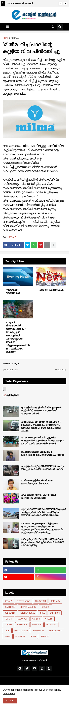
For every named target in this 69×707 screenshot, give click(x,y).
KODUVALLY (10, 612)
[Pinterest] (40, 245)
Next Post (60, 369)
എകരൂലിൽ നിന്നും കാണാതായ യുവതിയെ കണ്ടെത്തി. (38, 496)
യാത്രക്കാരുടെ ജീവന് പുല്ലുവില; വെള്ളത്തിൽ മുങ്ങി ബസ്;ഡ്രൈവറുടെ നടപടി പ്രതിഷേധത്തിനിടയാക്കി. (42, 440)
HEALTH (8, 618)
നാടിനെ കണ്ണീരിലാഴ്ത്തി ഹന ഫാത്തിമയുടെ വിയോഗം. (37, 482)
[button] (60, 4)
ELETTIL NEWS (23, 601)
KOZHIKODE (10, 607)
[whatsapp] (50, 570)
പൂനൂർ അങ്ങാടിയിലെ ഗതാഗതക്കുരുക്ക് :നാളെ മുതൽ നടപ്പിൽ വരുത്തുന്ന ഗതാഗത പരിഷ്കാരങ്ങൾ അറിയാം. (43, 512)
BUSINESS (20, 636)
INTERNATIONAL (27, 612)
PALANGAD (51, 624)
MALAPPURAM (21, 630)
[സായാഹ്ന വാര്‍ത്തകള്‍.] (18, 276)
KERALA (15, 38)
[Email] (47, 245)
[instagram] (50, 577)
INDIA (42, 612)
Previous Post (11, 369)
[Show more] (53, 245)
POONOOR (45, 607)
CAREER (36, 618)
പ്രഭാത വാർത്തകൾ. (51, 289)
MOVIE (8, 636)
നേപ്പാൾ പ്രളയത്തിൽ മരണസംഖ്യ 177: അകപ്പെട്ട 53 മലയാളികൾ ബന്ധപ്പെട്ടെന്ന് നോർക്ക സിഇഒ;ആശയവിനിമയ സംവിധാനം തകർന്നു (18, 337)
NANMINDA (22, 624)
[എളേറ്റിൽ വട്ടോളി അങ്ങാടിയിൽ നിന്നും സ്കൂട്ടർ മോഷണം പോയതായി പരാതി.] (11, 470)
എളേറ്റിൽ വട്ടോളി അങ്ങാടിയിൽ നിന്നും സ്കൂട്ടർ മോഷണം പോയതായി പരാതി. (42, 468)
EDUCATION (40, 601)
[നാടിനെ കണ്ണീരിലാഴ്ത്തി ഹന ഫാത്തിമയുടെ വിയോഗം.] (11, 484)
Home (6, 38)
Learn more (9, 693)
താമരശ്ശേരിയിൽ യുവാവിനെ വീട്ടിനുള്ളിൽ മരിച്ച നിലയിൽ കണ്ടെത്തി (42, 453)
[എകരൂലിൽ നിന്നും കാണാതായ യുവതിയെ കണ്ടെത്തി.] (11, 498)
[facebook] (18, 570)
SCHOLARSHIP (55, 630)
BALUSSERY (38, 630)
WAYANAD (37, 624)
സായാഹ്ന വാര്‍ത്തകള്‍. (20, 3)
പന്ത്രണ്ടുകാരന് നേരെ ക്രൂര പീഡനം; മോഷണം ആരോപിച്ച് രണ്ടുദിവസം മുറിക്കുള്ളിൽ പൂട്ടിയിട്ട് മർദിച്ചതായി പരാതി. (41, 426)
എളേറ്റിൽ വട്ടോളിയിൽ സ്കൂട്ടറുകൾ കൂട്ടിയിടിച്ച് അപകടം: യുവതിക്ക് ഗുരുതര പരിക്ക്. (41, 410)
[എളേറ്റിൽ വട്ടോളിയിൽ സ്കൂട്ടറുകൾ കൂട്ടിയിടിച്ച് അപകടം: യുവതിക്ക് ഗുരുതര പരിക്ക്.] (11, 411)
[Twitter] (27, 245)
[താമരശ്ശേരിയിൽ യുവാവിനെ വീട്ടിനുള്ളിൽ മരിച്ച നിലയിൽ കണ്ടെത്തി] (11, 455)
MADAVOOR (22, 618)
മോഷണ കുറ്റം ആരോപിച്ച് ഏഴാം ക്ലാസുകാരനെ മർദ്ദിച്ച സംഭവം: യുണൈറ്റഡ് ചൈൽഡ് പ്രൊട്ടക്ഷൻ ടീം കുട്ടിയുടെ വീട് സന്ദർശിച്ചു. (42, 528)
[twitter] (27, 668)
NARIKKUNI (55, 612)
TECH (7, 630)
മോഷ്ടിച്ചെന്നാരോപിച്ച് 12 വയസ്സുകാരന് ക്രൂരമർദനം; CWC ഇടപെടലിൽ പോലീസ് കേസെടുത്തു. (42, 542)
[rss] (49, 668)
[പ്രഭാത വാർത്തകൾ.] (51, 276)
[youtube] (18, 577)
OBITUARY (55, 601)
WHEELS (49, 618)
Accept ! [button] (10, 700)
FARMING (45, 636)
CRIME (33, 636)
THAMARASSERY (28, 607)
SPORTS (8, 624)
